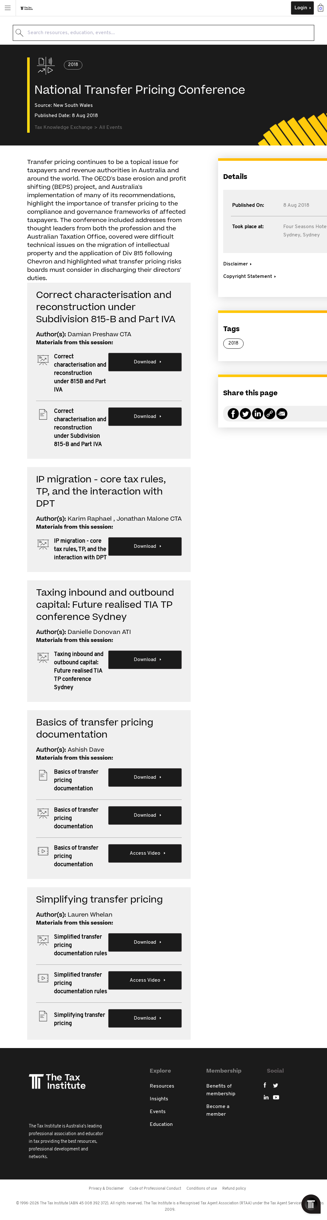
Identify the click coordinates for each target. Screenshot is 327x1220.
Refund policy (234, 1189)
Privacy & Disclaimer (106, 1189)
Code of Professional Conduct (155, 1189)
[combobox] (163, 33)
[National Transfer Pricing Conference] (269, 417)
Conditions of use (201, 1189)
